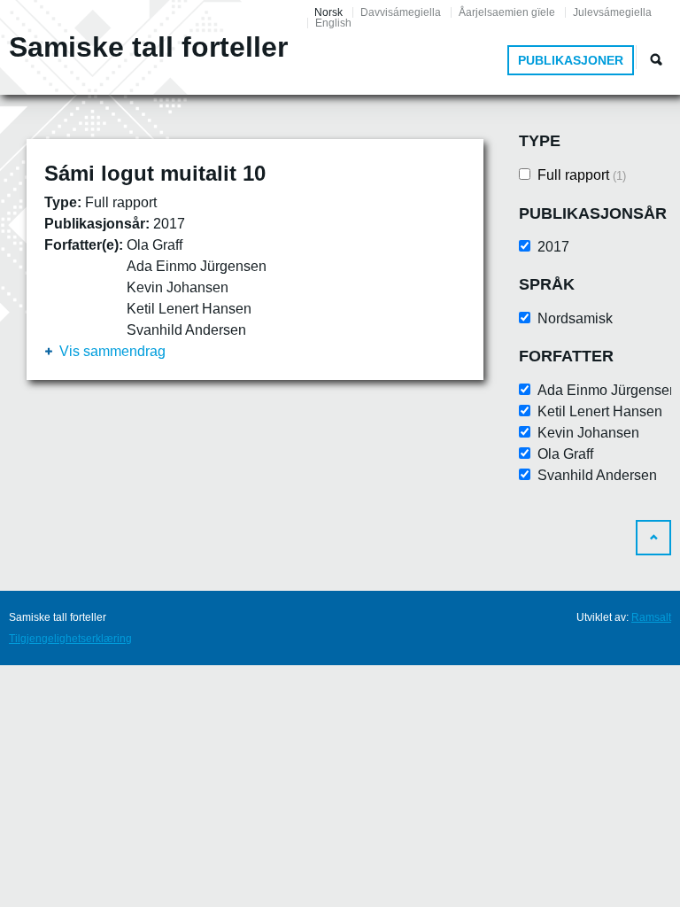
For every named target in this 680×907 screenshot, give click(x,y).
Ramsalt (651, 617)
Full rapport (581, 174)
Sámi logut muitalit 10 (155, 173)
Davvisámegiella (400, 12)
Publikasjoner (570, 60)
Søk (656, 59)
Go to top (653, 537)
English (333, 23)
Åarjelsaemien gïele (507, 12)
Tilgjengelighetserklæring (70, 638)
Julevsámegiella (612, 12)
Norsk (328, 12)
